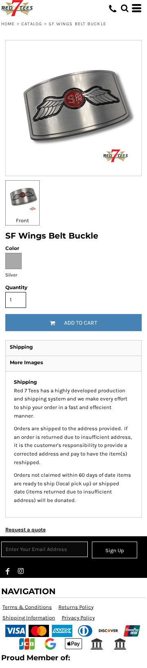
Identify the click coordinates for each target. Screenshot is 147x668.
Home (8, 24)
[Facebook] (7, 571)
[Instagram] (21, 571)
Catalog (31, 24)
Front (22, 220)
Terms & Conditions (27, 607)
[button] (124, 8)
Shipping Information (28, 618)
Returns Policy (76, 607)
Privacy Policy (78, 618)
